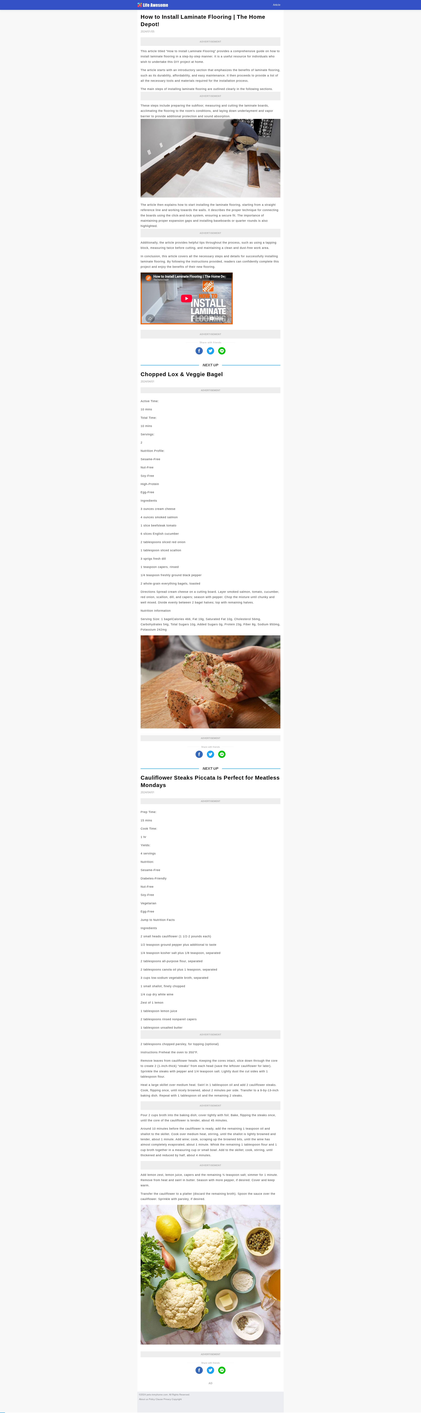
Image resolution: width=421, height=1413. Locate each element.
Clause (159, 1399)
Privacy (167, 1399)
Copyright (177, 1399)
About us (143, 1399)
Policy (152, 1399)
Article (276, 4)
